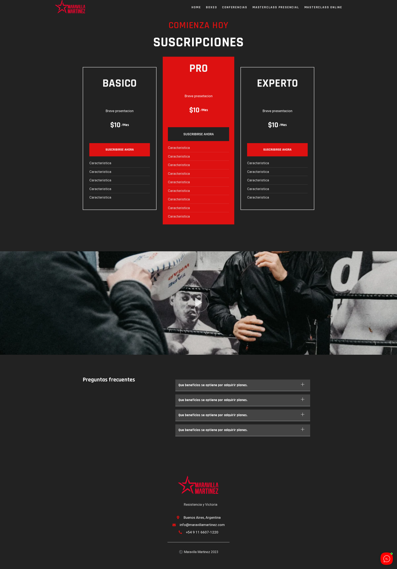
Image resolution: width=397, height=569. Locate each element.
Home (196, 7)
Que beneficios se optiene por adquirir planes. (213, 385)
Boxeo (211, 7)
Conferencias (234, 7)
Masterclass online (323, 7)
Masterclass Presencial (275, 7)
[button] (242, 385)
